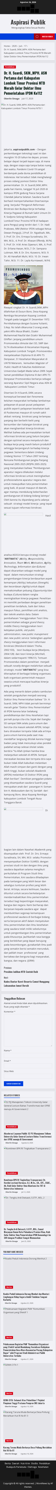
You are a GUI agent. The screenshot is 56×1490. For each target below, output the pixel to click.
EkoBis (34, 1463)
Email (7, 1060)
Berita (9, 1287)
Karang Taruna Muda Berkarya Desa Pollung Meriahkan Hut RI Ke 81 (27, 1449)
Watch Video (47, 36)
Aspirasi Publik (28, 22)
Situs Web (9, 1071)
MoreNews (41, 1483)
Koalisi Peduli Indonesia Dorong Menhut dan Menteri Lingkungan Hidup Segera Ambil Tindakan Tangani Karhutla (26, 1296)
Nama (7, 1050)
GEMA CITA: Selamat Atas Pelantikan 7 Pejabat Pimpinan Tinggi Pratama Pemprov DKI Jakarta (24, 1402)
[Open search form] (31, 36)
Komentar (9, 1011)
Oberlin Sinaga (11, 98)
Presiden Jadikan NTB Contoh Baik (21, 969)
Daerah (15, 1463)
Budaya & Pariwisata (16, 1467)
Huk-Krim (25, 1463)
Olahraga (32, 1467)
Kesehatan (43, 1467)
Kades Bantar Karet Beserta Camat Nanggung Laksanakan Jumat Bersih (26, 981)
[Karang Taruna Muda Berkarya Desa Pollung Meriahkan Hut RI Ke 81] (28, 1427)
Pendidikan (10, 67)
